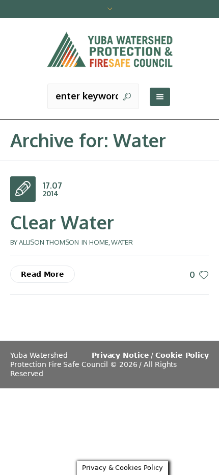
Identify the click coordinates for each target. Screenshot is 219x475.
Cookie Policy (182, 355)
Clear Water (62, 221)
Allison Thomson (49, 242)
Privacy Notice (120, 355)
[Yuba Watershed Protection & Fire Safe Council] (109, 50)
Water (122, 242)
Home (98, 242)
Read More (42, 274)
